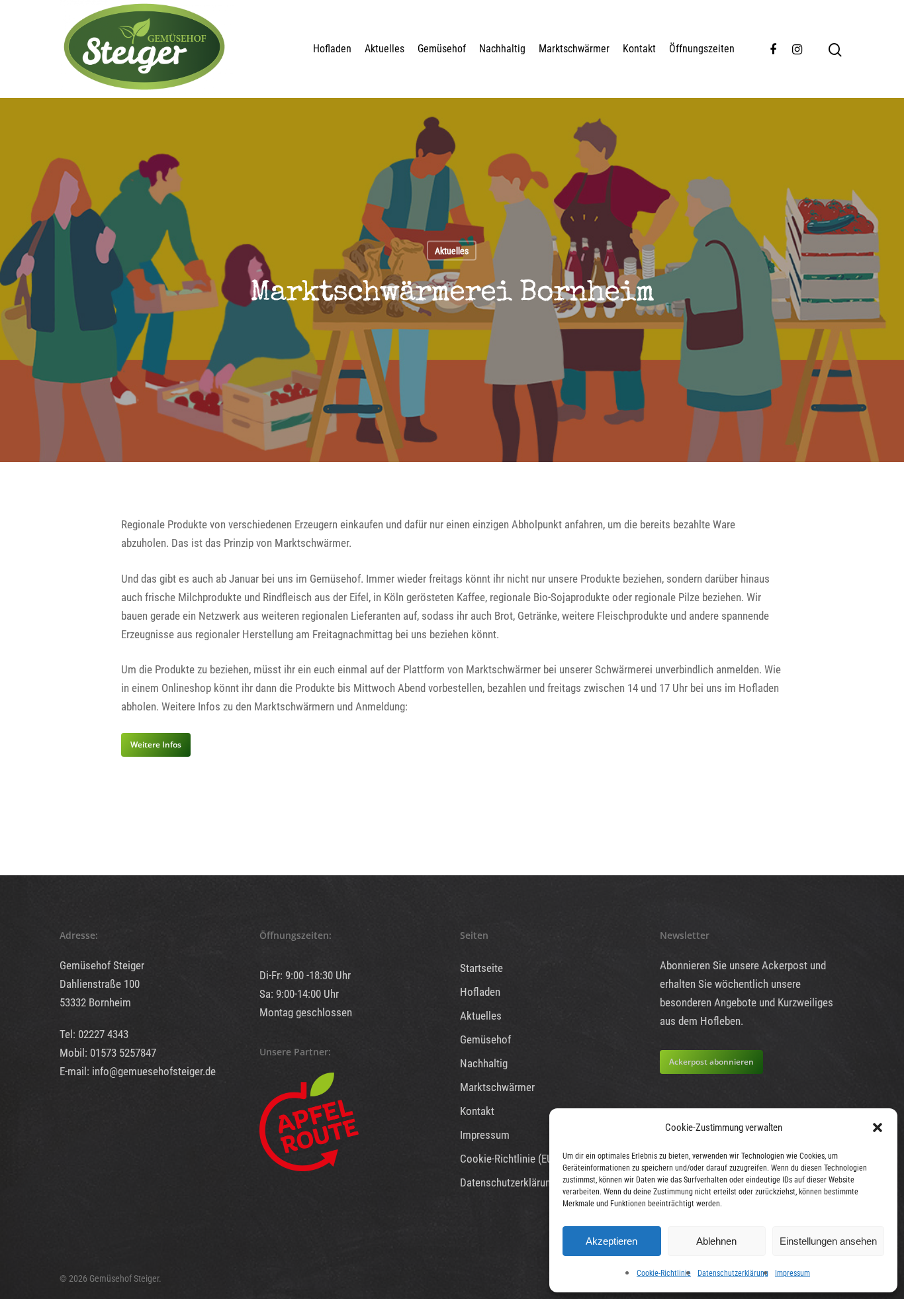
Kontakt (639, 48)
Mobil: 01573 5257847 (108, 1052)
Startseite (481, 968)
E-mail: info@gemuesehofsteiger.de (138, 1071)
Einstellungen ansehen (828, 1241)
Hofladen (332, 48)
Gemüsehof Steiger (102, 965)
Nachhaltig (502, 48)
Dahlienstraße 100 (100, 983)
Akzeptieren (611, 1241)
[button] (877, 1127)
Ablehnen (716, 1241)
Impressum (792, 1273)
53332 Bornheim (95, 1002)
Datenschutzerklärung (733, 1273)
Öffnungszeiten (702, 48)
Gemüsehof (442, 48)
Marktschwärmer (574, 48)
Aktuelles (384, 48)
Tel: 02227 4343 (94, 1034)
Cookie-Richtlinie (664, 1273)
